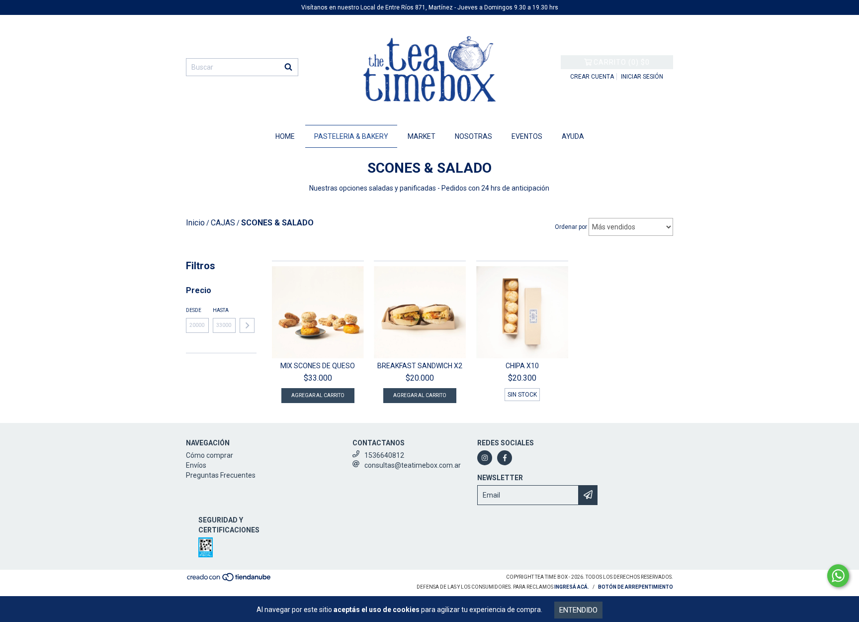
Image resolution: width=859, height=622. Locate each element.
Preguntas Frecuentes (221, 475)
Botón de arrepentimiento (635, 587)
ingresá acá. (571, 587)
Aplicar (247, 325)
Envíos (196, 465)
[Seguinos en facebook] (504, 457)
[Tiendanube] (229, 580)
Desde (193, 310)
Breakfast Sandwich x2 (419, 366)
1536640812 (384, 455)
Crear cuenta (592, 76)
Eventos (527, 136)
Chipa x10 (522, 366)
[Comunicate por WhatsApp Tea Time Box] (838, 575)
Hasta (221, 310)
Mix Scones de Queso (317, 366)
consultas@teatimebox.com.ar (412, 465)
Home (285, 136)
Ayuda (573, 136)
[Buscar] (288, 67)
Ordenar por (571, 226)
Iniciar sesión (642, 76)
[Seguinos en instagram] (484, 457)
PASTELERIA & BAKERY (351, 136)
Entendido (578, 610)
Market (421, 136)
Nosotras (473, 136)
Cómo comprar (209, 455)
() (622, 62)
